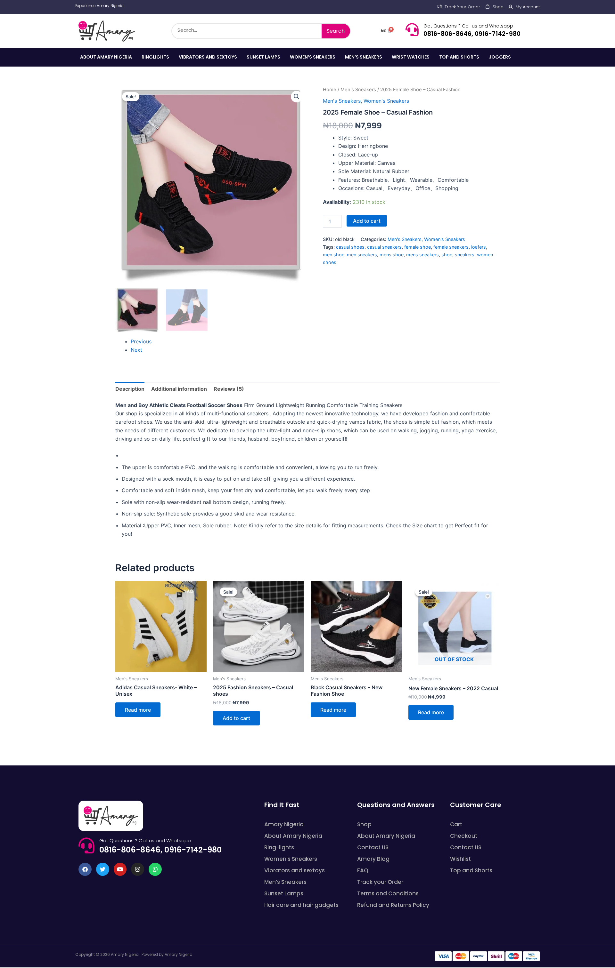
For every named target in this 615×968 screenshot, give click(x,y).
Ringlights (155, 57)
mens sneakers (422, 254)
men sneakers (362, 254)
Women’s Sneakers (312, 57)
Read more (138, 710)
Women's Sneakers (386, 101)
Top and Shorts (459, 57)
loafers (478, 247)
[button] (296, 96)
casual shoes (350, 247)
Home (329, 89)
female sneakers (451, 247)
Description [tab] (129, 389)
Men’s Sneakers (363, 57)
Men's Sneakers (358, 89)
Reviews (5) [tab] (229, 389)
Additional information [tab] (179, 389)
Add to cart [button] (236, 718)
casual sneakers (384, 247)
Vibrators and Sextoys (208, 57)
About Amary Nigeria (106, 57)
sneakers (464, 254)
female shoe (417, 247)
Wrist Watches (411, 57)
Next (136, 350)
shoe (446, 254)
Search (336, 31)
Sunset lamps (263, 57)
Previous (141, 341)
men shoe (333, 254)
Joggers (500, 57)
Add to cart (367, 221)
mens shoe (392, 254)
